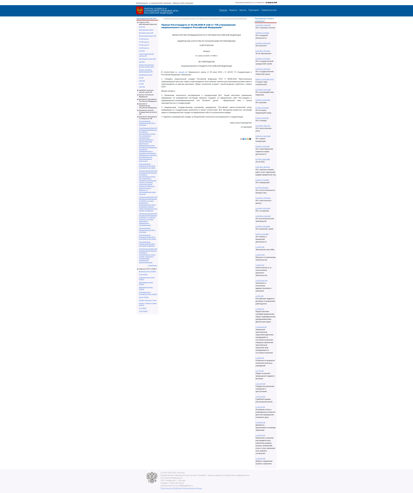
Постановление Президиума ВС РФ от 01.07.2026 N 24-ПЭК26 (147, 166)
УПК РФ (142, 87)
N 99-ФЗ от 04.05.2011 (263, 146)
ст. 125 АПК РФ (260, 458)
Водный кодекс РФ (146, 33)
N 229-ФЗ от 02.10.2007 (263, 216)
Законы (243, 10)
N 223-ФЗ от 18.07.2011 (263, 167)
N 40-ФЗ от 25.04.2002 (263, 43)
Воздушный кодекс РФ (147, 36)
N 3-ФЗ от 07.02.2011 (262, 118)
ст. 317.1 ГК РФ (260, 255)
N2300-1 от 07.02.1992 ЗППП (265, 79)
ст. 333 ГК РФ (260, 247)
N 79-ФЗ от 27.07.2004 (263, 59)
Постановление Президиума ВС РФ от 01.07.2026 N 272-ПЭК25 (147, 237)
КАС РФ (142, 62)
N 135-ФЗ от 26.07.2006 (263, 136)
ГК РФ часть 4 (144, 48)
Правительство (269, 10)
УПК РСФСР (143, 311)
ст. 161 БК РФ (260, 358)
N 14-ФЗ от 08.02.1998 (263, 159)
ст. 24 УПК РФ (260, 407)
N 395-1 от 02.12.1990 (262, 234)
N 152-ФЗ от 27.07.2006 (263, 198)
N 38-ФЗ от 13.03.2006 (263, 100)
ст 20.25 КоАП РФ (261, 280)
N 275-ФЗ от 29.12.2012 (263, 69)
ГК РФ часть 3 (144, 45)
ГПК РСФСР (143, 274)
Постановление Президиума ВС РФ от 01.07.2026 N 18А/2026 (147, 244)
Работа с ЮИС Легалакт (183, 3)
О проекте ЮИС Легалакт (160, 3)
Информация (142, 3)
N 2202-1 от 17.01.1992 (262, 180)
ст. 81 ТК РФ (259, 296)
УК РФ (141, 84)
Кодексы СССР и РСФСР (148, 269)
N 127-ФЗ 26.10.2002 (262, 188)
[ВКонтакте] (243, 138)
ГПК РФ (142, 51)
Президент (254, 10)
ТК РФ (141, 78)
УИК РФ (142, 81)
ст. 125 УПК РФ (260, 397)
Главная (223, 10)
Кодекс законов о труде (148, 300)
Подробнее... (152, 265)
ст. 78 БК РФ (260, 309)
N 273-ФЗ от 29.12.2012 (263, 51)
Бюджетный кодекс (146, 30)
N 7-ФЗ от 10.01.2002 (262, 108)
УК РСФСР (142, 308)
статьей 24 (182, 72)
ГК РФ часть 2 (144, 42)
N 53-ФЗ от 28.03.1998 (263, 226)
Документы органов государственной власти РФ (148, 112)
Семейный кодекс (145, 75)
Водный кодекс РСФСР (147, 271)
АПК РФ (142, 27)
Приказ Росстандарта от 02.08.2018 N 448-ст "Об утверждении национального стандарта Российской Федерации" (205, 18)
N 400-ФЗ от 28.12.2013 (263, 25)
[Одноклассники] (248, 138)
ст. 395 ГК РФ (260, 265)
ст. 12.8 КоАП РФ (261, 327)
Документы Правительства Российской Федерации (148, 105)
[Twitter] (246, 138)
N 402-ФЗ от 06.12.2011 (263, 126)
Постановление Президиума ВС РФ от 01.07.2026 (147, 123)
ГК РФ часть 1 (144, 39)
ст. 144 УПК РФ (260, 384)
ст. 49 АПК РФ (260, 435)
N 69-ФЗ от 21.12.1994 (262, 33)
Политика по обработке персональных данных (181, 488)
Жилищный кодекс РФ (147, 59)
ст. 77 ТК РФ (260, 371)
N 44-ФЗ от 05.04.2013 (263, 208)
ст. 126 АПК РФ (260, 422)
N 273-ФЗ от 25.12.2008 (263, 90)
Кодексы (233, 10)
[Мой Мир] (250, 138)
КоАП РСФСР (144, 297)
